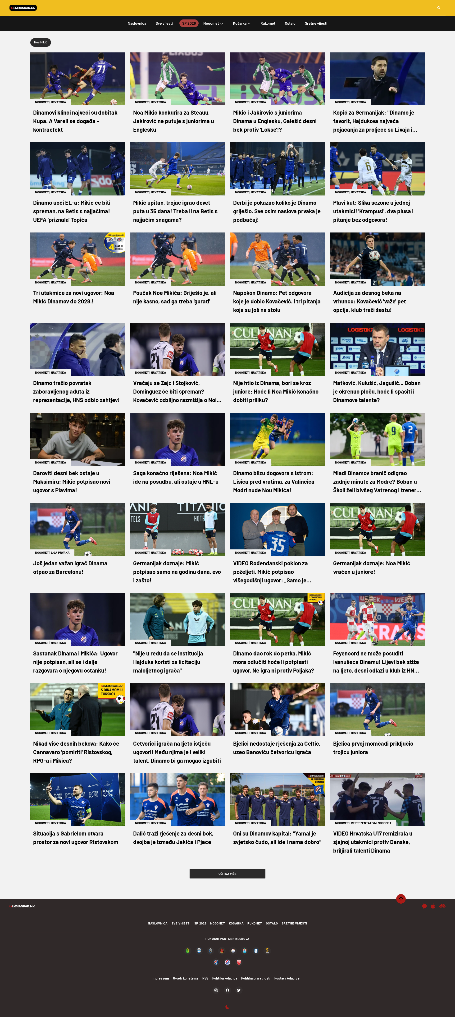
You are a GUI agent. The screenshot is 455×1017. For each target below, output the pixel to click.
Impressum (160, 978)
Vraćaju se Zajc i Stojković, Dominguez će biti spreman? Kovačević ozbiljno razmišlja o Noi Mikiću (175, 391)
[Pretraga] (439, 8)
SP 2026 (200, 923)
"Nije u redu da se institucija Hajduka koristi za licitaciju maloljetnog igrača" (168, 662)
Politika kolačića (224, 978)
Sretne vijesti (294, 923)
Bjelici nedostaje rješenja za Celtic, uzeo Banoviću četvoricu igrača (276, 747)
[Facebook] (227, 990)
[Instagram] (216, 990)
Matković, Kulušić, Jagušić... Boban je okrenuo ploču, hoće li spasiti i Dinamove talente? (377, 391)
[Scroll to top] (401, 899)
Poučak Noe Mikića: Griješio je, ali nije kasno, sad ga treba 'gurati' (175, 297)
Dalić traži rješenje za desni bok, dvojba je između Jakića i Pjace (173, 837)
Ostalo (272, 923)
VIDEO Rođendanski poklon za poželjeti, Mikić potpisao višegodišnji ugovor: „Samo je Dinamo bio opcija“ (270, 572)
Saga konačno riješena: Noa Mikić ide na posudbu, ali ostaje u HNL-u (175, 477)
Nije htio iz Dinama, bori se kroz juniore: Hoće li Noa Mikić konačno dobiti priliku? (275, 391)
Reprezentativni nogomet (371, 823)
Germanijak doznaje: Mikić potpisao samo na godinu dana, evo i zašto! (177, 572)
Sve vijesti (181, 923)
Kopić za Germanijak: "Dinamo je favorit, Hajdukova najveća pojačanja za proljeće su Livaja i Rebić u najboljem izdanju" (373, 121)
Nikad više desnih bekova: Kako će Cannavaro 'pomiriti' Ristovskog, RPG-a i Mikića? (76, 752)
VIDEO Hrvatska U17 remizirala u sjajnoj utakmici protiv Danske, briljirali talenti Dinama (372, 842)
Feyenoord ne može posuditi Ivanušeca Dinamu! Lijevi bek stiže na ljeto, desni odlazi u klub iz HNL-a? (376, 662)
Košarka (236, 923)
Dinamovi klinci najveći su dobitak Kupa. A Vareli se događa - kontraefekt (75, 121)
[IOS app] (433, 906)
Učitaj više (227, 874)
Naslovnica (158, 923)
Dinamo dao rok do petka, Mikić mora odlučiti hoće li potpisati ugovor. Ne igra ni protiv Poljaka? (273, 662)
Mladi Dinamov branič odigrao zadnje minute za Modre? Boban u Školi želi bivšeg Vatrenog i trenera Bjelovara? (376, 481)
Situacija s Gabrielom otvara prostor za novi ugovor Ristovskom (75, 837)
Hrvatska (58, 102)
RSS (205, 978)
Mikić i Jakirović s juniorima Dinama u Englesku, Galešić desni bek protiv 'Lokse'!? (275, 121)
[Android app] (424, 906)
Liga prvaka (60, 552)
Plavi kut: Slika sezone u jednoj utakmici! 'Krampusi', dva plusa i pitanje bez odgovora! (373, 211)
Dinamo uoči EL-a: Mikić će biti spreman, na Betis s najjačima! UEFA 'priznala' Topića (71, 211)
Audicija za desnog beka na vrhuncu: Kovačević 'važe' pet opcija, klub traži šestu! (369, 301)
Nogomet (42, 102)
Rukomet (254, 923)
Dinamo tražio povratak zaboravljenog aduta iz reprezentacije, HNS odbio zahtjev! (76, 391)
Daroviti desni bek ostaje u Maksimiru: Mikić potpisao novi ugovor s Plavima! (71, 481)
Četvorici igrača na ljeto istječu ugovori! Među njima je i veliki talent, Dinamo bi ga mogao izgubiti (177, 752)
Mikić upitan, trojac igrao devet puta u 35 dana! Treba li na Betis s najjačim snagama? (175, 211)
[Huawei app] (442, 906)
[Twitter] (239, 990)
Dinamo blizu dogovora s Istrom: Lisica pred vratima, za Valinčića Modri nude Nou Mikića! (273, 481)
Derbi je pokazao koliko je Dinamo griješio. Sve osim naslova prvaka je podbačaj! (277, 211)
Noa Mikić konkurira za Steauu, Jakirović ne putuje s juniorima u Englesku (173, 121)
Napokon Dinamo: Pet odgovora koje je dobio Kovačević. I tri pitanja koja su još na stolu (277, 301)
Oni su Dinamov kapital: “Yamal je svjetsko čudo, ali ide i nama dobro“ (277, 837)
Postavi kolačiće (287, 978)
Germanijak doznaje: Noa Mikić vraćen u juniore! (371, 567)
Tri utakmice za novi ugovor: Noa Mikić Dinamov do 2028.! (73, 297)
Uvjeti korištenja (186, 978)
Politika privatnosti (256, 978)
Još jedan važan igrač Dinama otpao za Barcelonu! (70, 567)
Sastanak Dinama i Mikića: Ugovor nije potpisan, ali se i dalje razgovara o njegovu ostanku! (75, 662)
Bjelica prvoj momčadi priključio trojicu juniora (373, 747)
